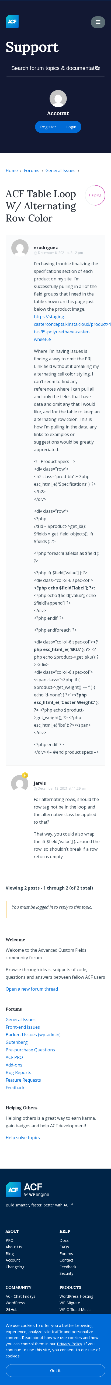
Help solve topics (23, 1138)
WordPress (15, 1302)
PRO (9, 1240)
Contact (66, 1260)
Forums (31, 170)
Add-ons (14, 1065)
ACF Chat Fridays (20, 1296)
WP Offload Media (76, 1309)
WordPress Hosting (76, 1296)
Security (66, 1273)
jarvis (40, 783)
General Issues (60, 170)
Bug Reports (18, 1072)
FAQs (64, 1246)
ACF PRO (14, 1057)
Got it (55, 1370)
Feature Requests (23, 1080)
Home (12, 170)
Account (13, 1260)
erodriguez (46, 247)
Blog (10, 1253)
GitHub (12, 1309)
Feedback (15, 1088)
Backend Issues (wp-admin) (33, 1035)
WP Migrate (70, 1302)
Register (48, 126)
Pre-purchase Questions (30, 1050)
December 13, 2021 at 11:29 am (62, 788)
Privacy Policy (69, 1343)
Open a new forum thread (32, 989)
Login (71, 126)
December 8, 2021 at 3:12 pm (60, 252)
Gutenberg (17, 1042)
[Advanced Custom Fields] (12, 21)
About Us (14, 1246)
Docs (64, 1240)
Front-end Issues (23, 1027)
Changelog (15, 1266)
